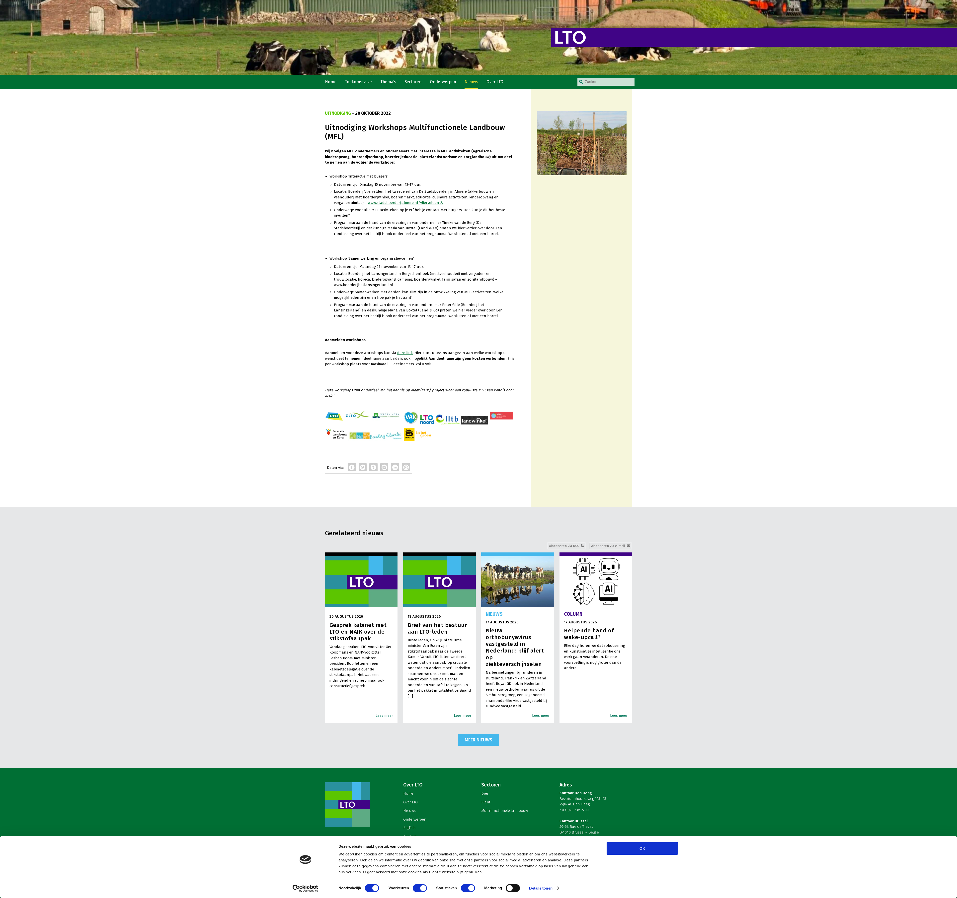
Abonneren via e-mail (608, 546)
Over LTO (494, 81)
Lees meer (384, 715)
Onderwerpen (443, 81)
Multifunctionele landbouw (504, 810)
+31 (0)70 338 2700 (574, 810)
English (409, 828)
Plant (485, 802)
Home (330, 81)
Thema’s (388, 81)
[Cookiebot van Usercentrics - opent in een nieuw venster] (305, 888)
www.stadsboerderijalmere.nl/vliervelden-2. (405, 202)
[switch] (420, 888)
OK (642, 848)
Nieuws (471, 81)
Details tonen (540, 888)
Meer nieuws (478, 740)
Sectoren (412, 81)
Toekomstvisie (358, 81)
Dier (484, 793)
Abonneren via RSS (564, 546)
